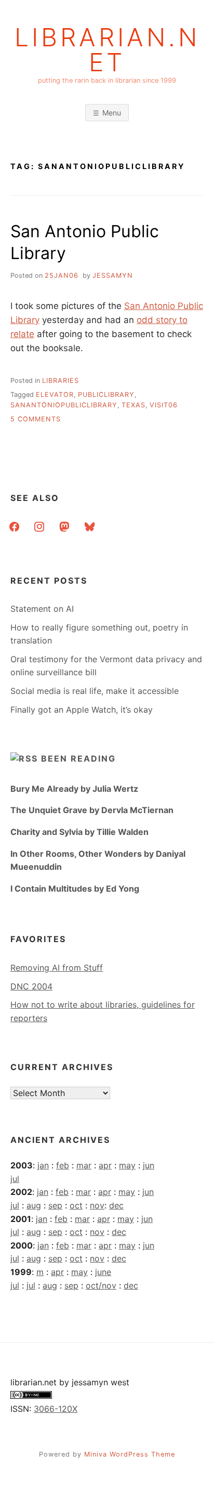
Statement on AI (42, 608)
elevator (55, 394)
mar (83, 1165)
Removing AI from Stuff (56, 967)
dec (116, 1205)
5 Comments (35, 419)
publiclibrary (106, 394)
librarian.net (107, 50)
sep (55, 1205)
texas (133, 405)
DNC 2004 (31, 986)
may (127, 1165)
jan (43, 1165)
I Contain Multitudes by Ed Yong (74, 888)
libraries (60, 380)
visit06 (164, 405)
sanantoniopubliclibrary (63, 405)
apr (105, 1165)
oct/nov (101, 1285)
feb (62, 1165)
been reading (78, 758)
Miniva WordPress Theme (129, 1454)
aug (33, 1205)
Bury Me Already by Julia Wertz (74, 788)
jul (14, 1179)
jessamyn (112, 275)
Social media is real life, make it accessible (94, 691)
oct (76, 1205)
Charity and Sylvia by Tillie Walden (79, 832)
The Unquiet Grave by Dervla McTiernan (91, 810)
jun (148, 1165)
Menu (111, 112)
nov (97, 1205)
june (103, 1272)
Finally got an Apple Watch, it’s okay (81, 709)
